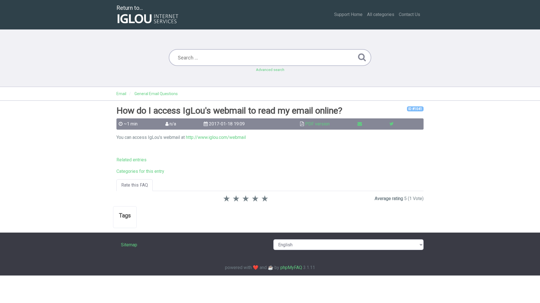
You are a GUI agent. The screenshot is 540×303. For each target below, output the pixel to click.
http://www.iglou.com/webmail (216, 137)
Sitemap (129, 244)
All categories (380, 14)
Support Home (348, 14)
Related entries (131, 159)
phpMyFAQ (291, 267)
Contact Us (409, 14)
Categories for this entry (140, 171)
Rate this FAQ (134, 185)
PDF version (317, 124)
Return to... (129, 7)
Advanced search (270, 70)
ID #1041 (415, 109)
